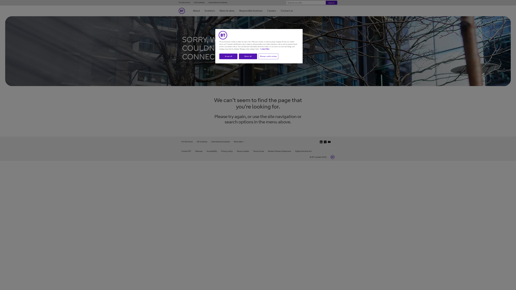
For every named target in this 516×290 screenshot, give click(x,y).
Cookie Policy (265, 49)
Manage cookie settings (268, 56)
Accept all (228, 56)
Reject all (248, 56)
